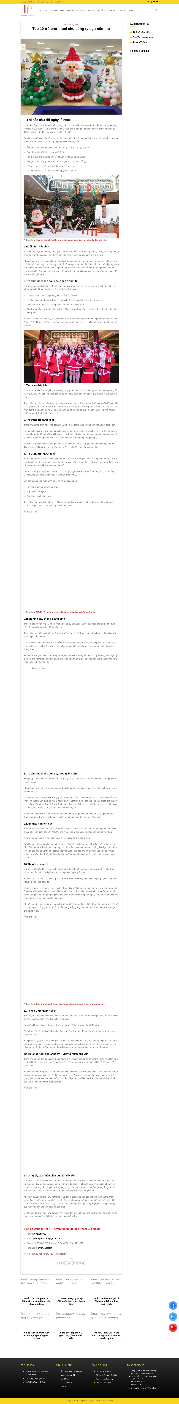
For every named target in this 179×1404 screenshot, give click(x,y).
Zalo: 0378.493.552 (138, 1385)
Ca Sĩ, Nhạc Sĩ (66, 1383)
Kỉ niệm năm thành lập (104, 1379)
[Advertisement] (144, 96)
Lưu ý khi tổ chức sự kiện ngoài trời (50, 1254)
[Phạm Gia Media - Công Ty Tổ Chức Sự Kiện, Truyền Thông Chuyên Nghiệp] (27, 10)
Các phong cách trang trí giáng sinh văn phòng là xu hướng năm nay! (70, 1004)
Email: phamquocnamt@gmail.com (144, 1388)
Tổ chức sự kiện (71, 25)
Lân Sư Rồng (66, 1386)
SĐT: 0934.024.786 (138, 1382)
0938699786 (40, 1234)
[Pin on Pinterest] (74, 1263)
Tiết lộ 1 (40, 612)
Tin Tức (112, 10)
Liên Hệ (122, 10)
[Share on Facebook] (59, 1263)
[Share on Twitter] (64, 1263)
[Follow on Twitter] (154, 2)
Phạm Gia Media (44, 1248)
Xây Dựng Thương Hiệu (34, 1378)
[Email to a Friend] (69, 1263)
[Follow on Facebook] (149, 2)
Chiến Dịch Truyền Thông (35, 1382)
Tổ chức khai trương (104, 1371)
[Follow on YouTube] (157, 2)
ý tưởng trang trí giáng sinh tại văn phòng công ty (70, 612)
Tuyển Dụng (133, 10)
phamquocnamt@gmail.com (47, 1238)
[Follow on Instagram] (151, 2)
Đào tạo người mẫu (96, 10)
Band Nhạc (65, 1379)
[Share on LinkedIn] (83, 1263)
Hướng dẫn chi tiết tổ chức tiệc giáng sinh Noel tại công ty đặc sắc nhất (71, 240)
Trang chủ (43, 10)
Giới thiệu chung (57, 10)
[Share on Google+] (78, 1263)
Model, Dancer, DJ (68, 1375)
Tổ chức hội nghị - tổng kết (106, 1375)
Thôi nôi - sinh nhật (103, 1383)
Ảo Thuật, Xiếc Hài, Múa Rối (72, 1371)
